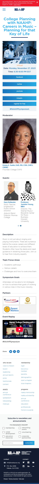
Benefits (24, 374)
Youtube (20, 91)
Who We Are (7, 363)
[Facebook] (14, 352)
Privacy (6, 479)
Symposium (7, 398)
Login (23, 366)
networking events (26, 428)
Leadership (6, 372)
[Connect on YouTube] (33, 462)
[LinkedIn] (18, 352)
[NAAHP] (20, 9)
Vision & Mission (8, 366)
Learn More (17, 4)
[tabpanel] (11, 200)
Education (24, 404)
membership (10, 428)
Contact (6, 384)
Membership (25, 363)
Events (5, 389)
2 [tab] (21, 226)
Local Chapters (26, 383)
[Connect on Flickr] (33, 466)
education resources (9, 437)
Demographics (26, 377)
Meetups (6, 404)
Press (5, 378)
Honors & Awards (27, 410)
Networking (7, 401)
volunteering (26, 432)
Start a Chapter (26, 380)
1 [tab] (18, 226)
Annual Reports (8, 375)
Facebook (19, 77)
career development (10, 432)
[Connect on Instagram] (23, 466)
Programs (24, 389)
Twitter (19, 84)
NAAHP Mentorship (27, 392)
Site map (21, 479)
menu (4, 9)
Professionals (25, 407)
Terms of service (13, 479)
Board (5, 369)
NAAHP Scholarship (27, 395)
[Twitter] (11, 352)
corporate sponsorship (26, 437)
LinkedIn (19, 98)
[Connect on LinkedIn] (28, 466)
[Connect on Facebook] (28, 462)
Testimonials (7, 381)
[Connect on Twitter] (23, 462)
